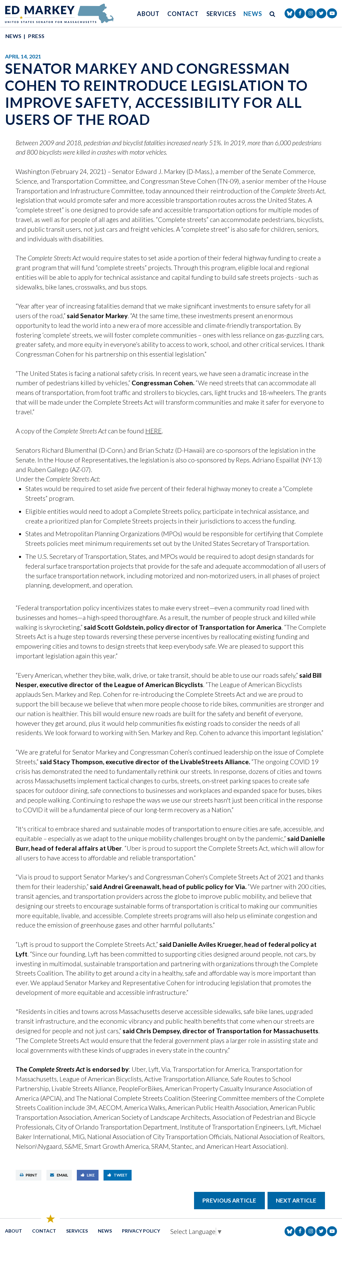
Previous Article (229, 1200)
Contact (183, 13)
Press (36, 36)
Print (31, 1175)
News (252, 13)
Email (62, 1175)
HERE (153, 431)
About (148, 13)
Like (91, 1175)
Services (221, 13)
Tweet (121, 1175)
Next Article (296, 1200)
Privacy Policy (141, 1231)
